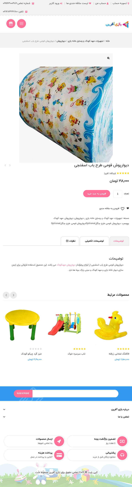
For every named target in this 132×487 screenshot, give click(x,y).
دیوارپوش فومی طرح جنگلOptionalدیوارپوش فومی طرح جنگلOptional (86, 223)
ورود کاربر (54, 3)
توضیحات (118, 241)
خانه (108, 41)
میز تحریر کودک (10, 165)
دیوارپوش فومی (5, 165)
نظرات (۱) (70, 241)
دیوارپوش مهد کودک (63, 218)
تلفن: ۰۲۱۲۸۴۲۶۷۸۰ (13, 11)
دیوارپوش (61, 41)
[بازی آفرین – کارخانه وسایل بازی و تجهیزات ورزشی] (117, 24)
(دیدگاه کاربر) (110, 173)
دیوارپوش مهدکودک (66, 265)
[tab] (119, 241)
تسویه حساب (120, 3)
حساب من (100, 3)
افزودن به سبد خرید (96, 193)
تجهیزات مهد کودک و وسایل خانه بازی (85, 41)
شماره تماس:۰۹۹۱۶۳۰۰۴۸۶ (16, 3)
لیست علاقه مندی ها (77, 3)
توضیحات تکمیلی (94, 241)
